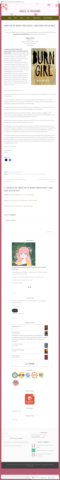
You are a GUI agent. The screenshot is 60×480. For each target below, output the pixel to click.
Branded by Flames (16, 326)
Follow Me (30, 298)
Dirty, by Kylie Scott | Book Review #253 (12, 446)
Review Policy (36, 18)
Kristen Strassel (16, 345)
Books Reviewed (48, 18)
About (28, 18)
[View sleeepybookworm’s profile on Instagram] (30, 287)
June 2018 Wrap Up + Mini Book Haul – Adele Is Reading (23, 200)
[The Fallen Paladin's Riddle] (46, 353)
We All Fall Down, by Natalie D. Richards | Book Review (16, 442)
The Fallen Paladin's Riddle (18, 350)
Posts (21, 18)
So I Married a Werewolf (17, 344)
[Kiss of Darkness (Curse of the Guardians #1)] (46, 359)
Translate (42, 437)
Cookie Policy (27, 477)
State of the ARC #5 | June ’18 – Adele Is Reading (21, 194)
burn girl (29, 174)
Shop (15, 18)
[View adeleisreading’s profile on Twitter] (28, 287)
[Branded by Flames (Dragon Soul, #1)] (46, 330)
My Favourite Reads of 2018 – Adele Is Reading (20, 206)
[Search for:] (30, 293)
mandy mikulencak (35, 174)
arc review (23, 174)
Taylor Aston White (16, 357)
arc (9, 172)
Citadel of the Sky (16, 332)
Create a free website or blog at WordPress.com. (20, 464)
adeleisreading (39, 445)
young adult (18, 172)
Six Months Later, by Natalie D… (48, 450)
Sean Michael (15, 327)
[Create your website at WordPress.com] (30, 2)
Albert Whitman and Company (14, 174)
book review (13, 172)
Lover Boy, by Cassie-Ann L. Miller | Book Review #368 (47, 180)
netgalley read (43, 174)
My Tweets (14, 318)
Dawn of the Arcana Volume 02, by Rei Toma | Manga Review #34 (15, 180)
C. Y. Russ (14, 351)
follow (14, 310)
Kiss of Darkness (16, 355)
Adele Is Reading (30, 11)
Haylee (37, 450)
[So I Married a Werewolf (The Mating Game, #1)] (46, 347)
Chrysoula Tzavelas (16, 333)
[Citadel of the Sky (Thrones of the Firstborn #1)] (46, 335)
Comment (48, 231)
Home (9, 18)
